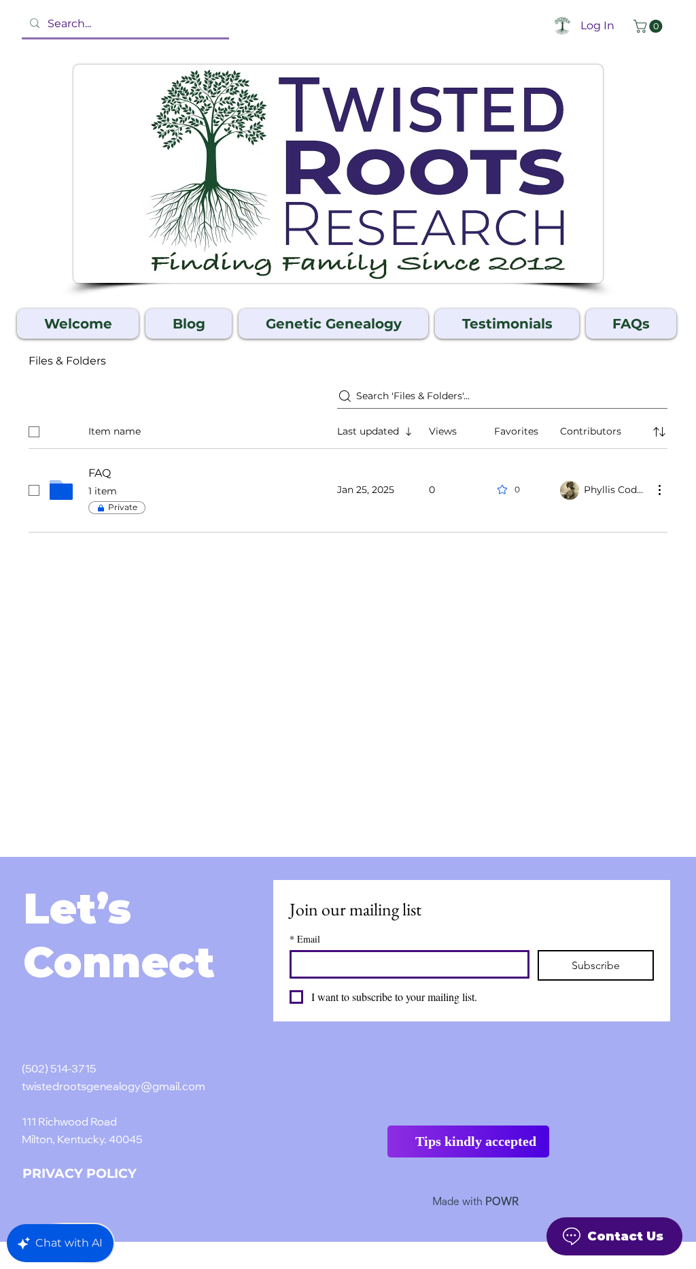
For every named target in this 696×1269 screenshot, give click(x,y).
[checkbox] (34, 431)
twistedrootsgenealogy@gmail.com (113, 1087)
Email (305, 939)
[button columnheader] (659, 432)
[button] (649, 26)
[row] (348, 429)
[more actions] (659, 489)
